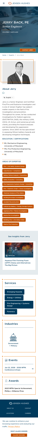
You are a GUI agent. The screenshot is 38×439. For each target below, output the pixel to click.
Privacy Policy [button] (14, 426)
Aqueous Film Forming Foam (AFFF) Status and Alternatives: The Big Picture (18, 263)
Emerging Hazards (14, 292)
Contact (28, 408)
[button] (19, 435)
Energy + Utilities (14, 298)
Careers (28, 413)
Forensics (11, 312)
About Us (10, 408)
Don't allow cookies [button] (19, 431)
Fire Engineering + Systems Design (18, 305)
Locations (10, 413)
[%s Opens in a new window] (3, 93)
